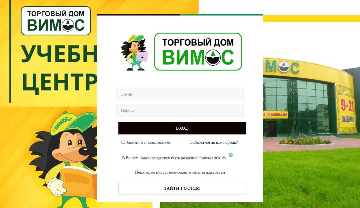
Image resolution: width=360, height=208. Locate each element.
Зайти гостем (182, 188)
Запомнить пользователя (148, 142)
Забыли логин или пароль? (214, 142)
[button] (232, 158)
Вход (182, 128)
